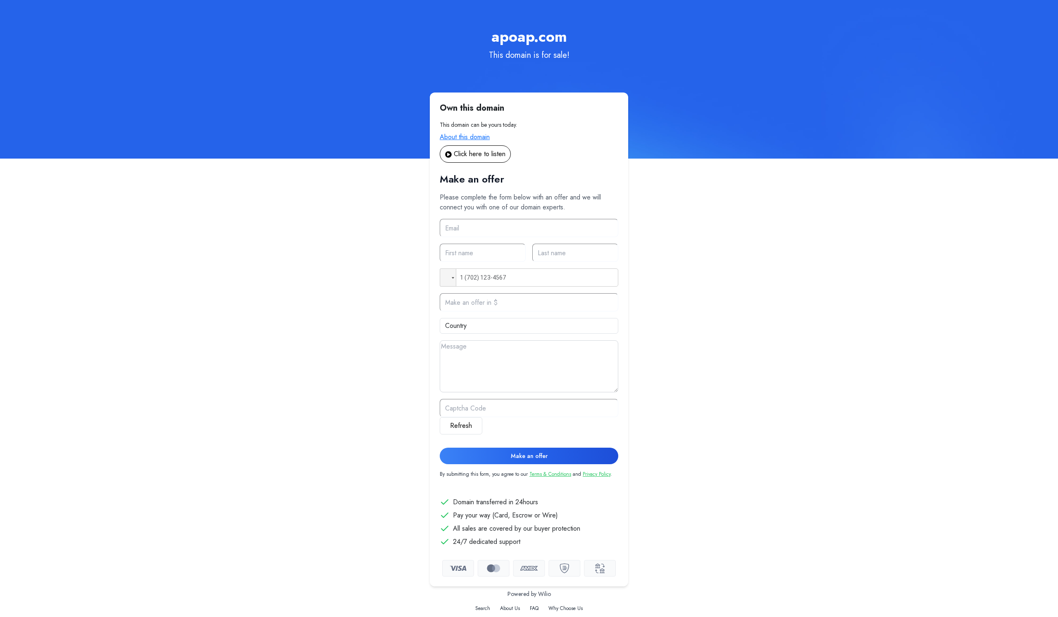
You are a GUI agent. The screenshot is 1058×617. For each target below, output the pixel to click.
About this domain (465, 137)
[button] (448, 277)
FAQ (534, 608)
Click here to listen (479, 154)
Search (482, 608)
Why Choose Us (565, 608)
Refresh (461, 425)
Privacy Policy (596, 474)
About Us (510, 608)
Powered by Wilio (529, 594)
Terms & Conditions (550, 474)
